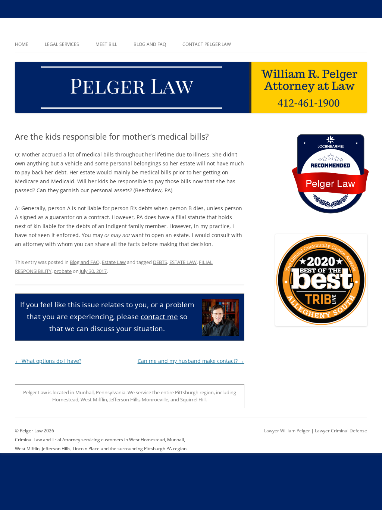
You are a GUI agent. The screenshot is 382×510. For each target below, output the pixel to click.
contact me (159, 316)
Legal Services (62, 44)
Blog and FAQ (150, 44)
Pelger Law (330, 183)
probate (63, 271)
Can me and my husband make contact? (191, 360)
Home (21, 44)
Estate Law (114, 262)
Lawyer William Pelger (287, 430)
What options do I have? (48, 360)
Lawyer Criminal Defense (341, 430)
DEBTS (160, 262)
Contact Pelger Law (206, 44)
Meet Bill (106, 44)
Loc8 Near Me (330, 146)
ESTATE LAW (183, 262)
